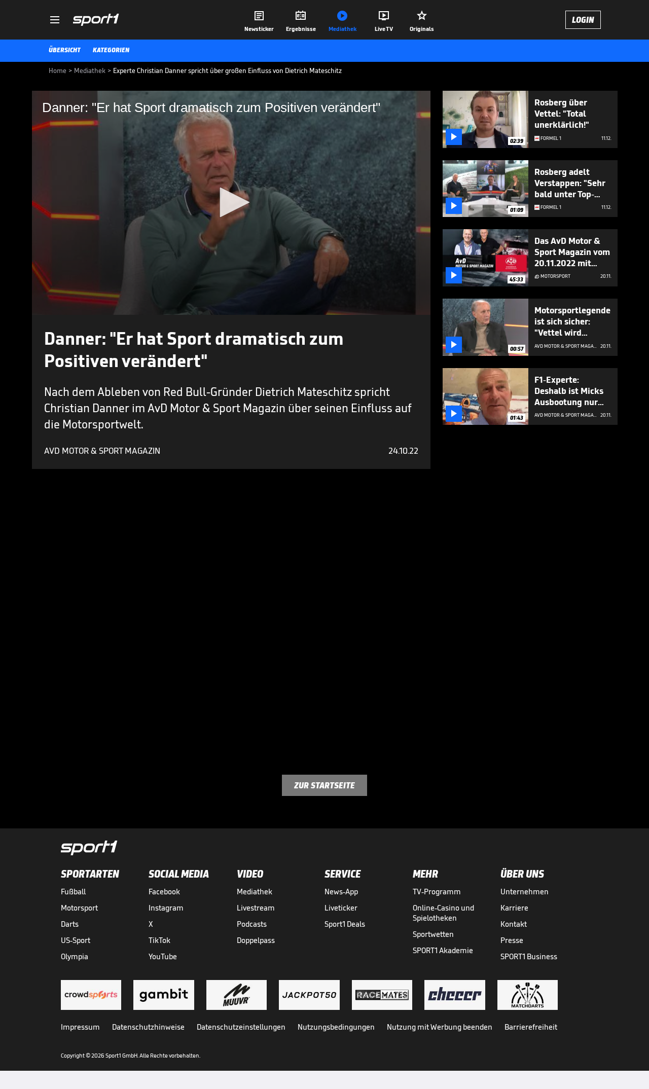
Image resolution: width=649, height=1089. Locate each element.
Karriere (514, 908)
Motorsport (79, 908)
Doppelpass (256, 940)
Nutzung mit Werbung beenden (439, 1027)
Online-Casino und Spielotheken (443, 913)
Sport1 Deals (344, 924)
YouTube (163, 956)
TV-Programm (437, 891)
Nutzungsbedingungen (336, 1027)
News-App (341, 891)
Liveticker (340, 908)
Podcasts (252, 924)
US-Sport (75, 940)
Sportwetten (433, 934)
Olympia (74, 956)
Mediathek (254, 891)
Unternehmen (524, 891)
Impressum (80, 1027)
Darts (70, 924)
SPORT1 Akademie (443, 950)
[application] (231, 203)
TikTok (159, 940)
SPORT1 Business (528, 956)
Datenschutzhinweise (148, 1027)
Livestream (256, 908)
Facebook (164, 891)
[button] (231, 202)
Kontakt (513, 924)
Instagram (166, 908)
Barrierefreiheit (530, 1027)
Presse (511, 940)
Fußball (73, 891)
